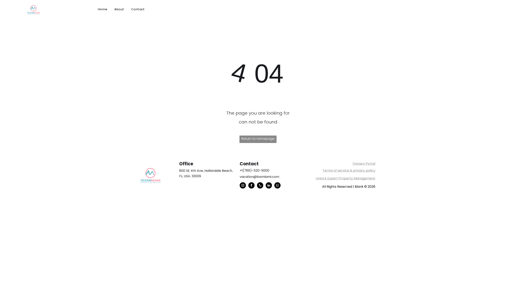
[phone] (260, 186)
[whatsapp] (277, 186)
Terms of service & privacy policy (348, 170)
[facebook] (251, 186)
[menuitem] (103, 9)
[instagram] (243, 186)
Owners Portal (364, 163)
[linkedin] (269, 186)
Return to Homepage (258, 138)
